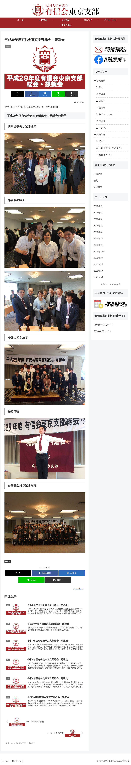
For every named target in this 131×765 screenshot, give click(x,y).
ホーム (5, 761)
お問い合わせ (15, 761)
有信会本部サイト (102, 331)
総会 (8, 561)
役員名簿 (98, 174)
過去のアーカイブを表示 (111, 284)
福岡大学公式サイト (103, 325)
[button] (71, 94)
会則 (96, 180)
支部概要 (98, 187)
